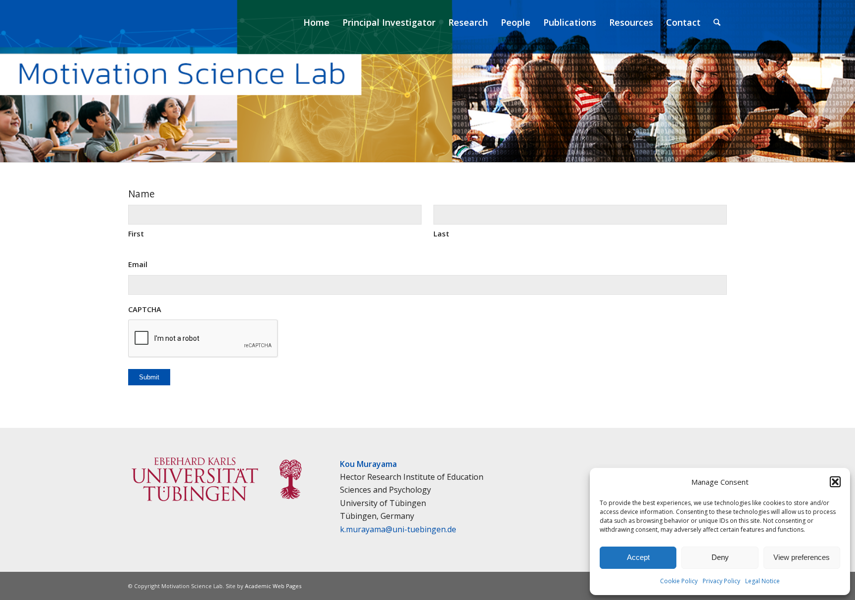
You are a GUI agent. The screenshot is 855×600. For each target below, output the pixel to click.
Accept (638, 557)
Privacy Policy (721, 581)
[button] (835, 482)
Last (441, 233)
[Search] (717, 22)
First (136, 233)
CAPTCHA (144, 309)
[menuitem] (316, 22)
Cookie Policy (679, 581)
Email (137, 264)
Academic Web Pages (273, 586)
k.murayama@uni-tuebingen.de (398, 529)
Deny (720, 557)
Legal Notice (762, 581)
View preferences (801, 557)
